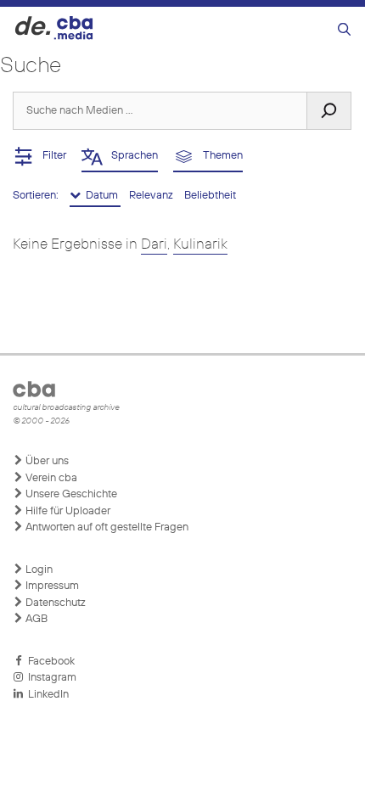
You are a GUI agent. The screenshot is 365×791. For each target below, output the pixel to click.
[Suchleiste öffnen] (344, 30)
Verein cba (50, 478)
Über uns (46, 461)
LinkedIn (46, 694)
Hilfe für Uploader (66, 511)
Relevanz (152, 195)
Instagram (49, 677)
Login (38, 569)
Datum (101, 195)
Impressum (51, 586)
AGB (35, 619)
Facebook (49, 661)
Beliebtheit (210, 195)
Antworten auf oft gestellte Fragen (105, 527)
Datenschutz (54, 603)
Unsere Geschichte (70, 494)
